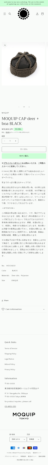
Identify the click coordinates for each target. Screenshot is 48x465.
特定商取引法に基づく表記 (25, 460)
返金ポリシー (37, 453)
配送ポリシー (32, 456)
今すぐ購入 (24, 156)
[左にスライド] (18, 107)
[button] (4, 13)
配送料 (8, 132)
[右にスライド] (29, 107)
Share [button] (6, 300)
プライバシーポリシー (13, 163)
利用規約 (23, 456)
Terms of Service (11, 348)
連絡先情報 (42, 456)
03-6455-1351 (10, 406)
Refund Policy (10, 364)
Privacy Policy (10, 370)
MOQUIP (15, 453)
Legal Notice (9, 359)
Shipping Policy (10, 354)
